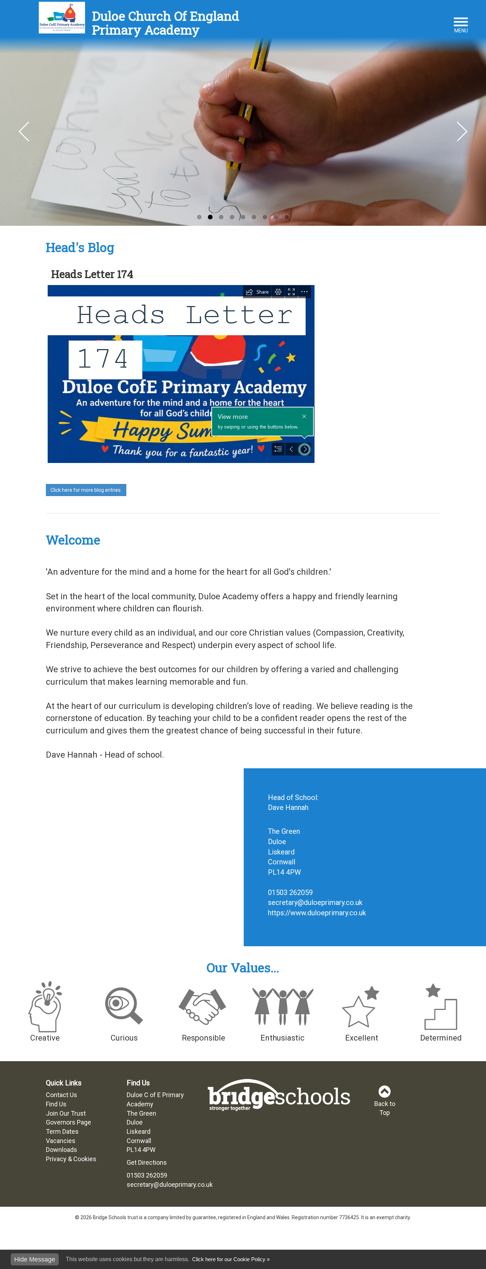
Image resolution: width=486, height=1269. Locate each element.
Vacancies (60, 1140)
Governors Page (68, 1122)
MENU (461, 30)
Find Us (56, 1104)
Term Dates (62, 1131)
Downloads (61, 1149)
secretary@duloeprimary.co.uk (315, 902)
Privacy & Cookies (71, 1159)
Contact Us (61, 1095)
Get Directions (147, 1162)
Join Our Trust (66, 1113)
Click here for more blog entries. (86, 490)
